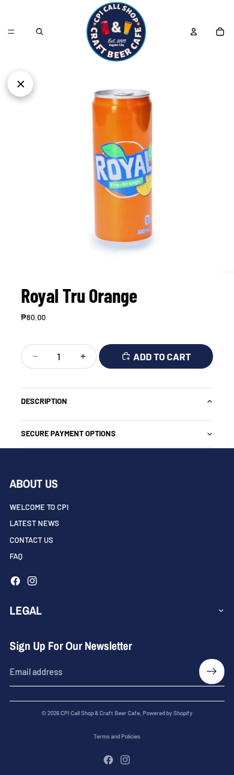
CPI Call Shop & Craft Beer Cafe (100, 712)
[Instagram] (32, 580)
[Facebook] (15, 580)
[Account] (193, 32)
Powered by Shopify (168, 712)
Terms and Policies (117, 736)
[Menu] (11, 31)
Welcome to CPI (39, 507)
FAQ (16, 556)
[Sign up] (211, 671)
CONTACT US (31, 539)
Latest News (34, 523)
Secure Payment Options (68, 433)
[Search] (39, 32)
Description (44, 401)
